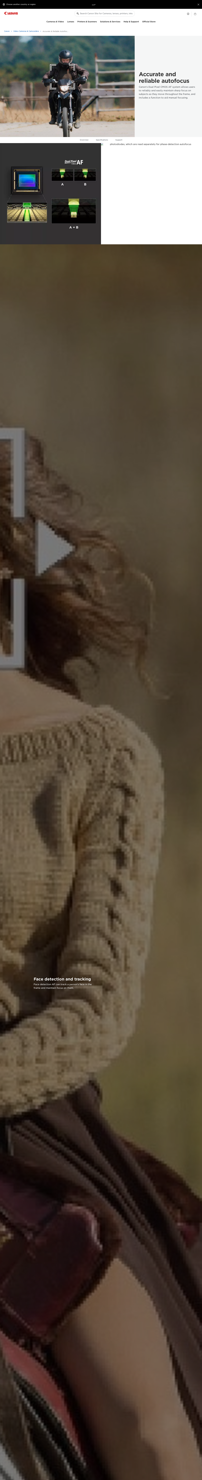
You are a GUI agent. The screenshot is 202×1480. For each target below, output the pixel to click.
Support (118, 140)
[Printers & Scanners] (98, 21)
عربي (94, 4)
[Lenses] (75, 21)
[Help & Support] (140, 21)
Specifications (102, 140)
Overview (84, 140)
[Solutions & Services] (121, 21)
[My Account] (188, 14)
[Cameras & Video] (65, 21)
